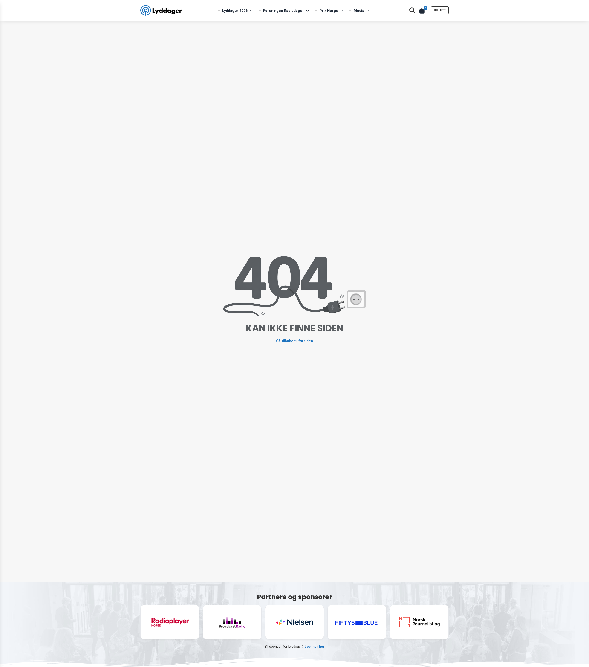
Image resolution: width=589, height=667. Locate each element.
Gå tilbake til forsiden (294, 341)
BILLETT (440, 10)
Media (359, 11)
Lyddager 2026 (235, 11)
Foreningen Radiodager (283, 11)
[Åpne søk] (412, 10)
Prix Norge (328, 11)
